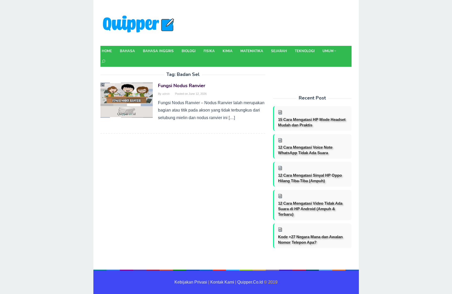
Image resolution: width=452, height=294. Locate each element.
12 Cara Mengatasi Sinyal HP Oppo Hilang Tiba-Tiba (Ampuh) (310, 178)
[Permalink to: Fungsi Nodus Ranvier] (126, 100)
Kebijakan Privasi (190, 282)
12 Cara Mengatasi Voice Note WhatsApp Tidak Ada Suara (305, 150)
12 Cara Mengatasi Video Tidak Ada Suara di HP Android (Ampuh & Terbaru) (310, 209)
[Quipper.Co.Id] (139, 24)
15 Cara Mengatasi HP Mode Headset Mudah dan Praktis (312, 122)
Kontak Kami (222, 282)
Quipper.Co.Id (250, 282)
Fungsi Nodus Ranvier (181, 85)
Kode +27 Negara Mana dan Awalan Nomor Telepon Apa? (310, 240)
